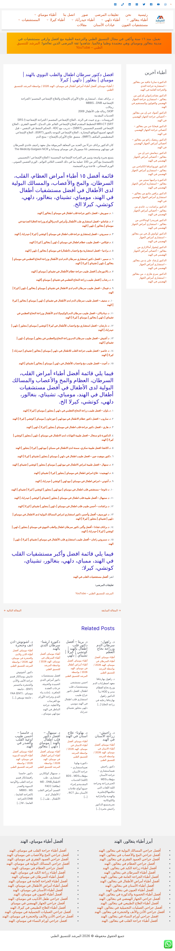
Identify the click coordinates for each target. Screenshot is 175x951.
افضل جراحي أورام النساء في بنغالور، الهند (129, 916)
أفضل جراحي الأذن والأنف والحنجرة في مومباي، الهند (37, 916)
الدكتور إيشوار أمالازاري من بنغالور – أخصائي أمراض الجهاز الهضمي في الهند (149, 250)
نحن (128, 15)
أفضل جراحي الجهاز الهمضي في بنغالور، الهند (129, 899)
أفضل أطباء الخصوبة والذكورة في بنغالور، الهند (129, 894)
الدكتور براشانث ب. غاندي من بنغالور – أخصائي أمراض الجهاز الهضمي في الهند (149, 210)
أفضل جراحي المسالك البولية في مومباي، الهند (37, 864)
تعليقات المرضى (107, 15)
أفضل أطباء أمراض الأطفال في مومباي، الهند (38, 886)
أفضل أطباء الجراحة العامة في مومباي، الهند (37, 881)
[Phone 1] (122, 4)
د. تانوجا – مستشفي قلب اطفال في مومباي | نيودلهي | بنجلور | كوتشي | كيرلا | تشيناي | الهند (60, 489)
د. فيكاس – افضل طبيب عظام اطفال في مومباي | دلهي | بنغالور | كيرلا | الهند (70, 242)
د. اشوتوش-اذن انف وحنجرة (21, 643)
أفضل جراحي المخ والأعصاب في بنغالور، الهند (129, 855)
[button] (171, 4)
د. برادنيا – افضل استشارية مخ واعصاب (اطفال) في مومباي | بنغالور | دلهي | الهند (68, 250)
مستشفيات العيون (135, 25)
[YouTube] (158, 4)
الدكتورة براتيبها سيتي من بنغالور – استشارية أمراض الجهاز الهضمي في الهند (149, 183)
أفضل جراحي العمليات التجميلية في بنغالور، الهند (129, 908)
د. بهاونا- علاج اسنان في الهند (77, 734)
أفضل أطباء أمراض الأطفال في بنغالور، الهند (129, 881)
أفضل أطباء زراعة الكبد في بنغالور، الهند (130, 868)
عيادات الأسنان (104, 25)
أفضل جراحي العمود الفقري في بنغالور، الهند (129, 859)
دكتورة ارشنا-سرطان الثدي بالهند (50, 645)
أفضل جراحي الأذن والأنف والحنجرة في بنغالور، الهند (130, 912)
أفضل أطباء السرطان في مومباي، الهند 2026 (105, 661)
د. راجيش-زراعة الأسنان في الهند (105, 736)
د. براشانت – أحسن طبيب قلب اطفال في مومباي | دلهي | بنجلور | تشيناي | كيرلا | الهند (63, 506)
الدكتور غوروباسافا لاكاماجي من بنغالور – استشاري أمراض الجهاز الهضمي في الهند (149, 170)
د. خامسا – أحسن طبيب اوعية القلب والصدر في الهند (24, 739)
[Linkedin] (129, 4)
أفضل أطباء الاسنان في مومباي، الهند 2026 (105, 748)
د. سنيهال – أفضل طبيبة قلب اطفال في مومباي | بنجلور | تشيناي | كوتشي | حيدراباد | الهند (61, 497)
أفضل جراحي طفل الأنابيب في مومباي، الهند (38, 899)
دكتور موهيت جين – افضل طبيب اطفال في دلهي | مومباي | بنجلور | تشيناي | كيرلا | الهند (64, 456)
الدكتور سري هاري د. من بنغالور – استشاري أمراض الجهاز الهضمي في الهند (149, 277)
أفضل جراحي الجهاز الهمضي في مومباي (38, 903)
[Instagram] (137, 4)
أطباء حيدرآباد (85, 20)
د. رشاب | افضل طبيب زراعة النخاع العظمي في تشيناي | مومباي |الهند (73, 279)
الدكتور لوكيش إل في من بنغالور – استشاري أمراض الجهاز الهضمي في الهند (149, 237)
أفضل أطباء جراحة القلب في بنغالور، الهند (130, 921)
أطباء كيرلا (57, 20)
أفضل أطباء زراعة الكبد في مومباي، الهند (37, 872)
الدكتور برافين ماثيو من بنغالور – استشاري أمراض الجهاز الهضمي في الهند (149, 197)
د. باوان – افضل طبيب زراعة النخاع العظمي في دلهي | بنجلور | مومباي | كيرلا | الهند (67, 410)
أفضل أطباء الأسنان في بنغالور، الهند (129, 886)
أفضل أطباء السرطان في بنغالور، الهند (129, 872)
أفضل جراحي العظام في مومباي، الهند (38, 868)
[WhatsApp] (165, 4)
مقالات (82, 25)
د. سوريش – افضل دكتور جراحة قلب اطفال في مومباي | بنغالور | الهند (74, 213)
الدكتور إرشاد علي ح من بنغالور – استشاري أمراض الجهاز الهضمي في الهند (149, 264)
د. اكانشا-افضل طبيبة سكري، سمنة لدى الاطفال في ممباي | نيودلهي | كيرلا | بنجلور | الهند (63, 447)
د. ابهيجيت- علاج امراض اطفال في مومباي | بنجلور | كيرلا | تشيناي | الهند (72, 473)
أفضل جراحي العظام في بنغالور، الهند (129, 864)
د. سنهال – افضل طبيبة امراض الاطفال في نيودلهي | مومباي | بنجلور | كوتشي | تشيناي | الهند (61, 464)
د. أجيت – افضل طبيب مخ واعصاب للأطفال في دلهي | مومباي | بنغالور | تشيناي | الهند (64, 363)
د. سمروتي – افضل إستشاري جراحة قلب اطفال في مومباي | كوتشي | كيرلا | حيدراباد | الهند (62, 234)
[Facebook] (151, 4)
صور (85, 15)
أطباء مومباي (47, 15)
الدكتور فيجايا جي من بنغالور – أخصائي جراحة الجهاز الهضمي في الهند (150, 129)
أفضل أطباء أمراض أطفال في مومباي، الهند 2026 (69, 86)
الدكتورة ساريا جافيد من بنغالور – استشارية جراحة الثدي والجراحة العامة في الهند (149, 85)
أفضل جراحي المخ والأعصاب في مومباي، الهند (38, 855)
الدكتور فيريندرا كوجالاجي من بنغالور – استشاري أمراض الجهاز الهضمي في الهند (149, 223)
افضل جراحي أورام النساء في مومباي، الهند (38, 921)
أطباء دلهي (112, 20)
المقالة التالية (12, 610)
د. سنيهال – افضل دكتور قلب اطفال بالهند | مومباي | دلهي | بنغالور (49, 739)
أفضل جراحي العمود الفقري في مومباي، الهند (37, 859)
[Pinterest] (115, 4)
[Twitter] (144, 4)
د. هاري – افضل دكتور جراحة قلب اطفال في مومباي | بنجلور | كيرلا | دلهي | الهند (68, 427)
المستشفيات (31, 20)
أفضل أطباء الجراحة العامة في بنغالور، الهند (130, 877)
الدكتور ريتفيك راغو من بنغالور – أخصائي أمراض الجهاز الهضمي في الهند (149, 143)
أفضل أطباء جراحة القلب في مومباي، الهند (37, 850)
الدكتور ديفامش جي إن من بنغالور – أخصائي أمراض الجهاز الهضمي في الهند (149, 156)
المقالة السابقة (111, 610)
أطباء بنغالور (139, 20)
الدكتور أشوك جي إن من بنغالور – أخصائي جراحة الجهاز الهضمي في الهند (149, 116)
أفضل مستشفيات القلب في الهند (90, 576)
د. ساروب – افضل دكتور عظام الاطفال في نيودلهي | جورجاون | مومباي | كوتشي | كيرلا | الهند (61, 418)
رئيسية (143, 15)
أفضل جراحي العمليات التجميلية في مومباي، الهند (38, 912)
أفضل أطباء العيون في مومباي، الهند (38, 894)
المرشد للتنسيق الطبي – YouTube (94, 593)
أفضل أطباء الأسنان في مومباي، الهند (38, 890)
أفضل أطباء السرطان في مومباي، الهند (38, 877)
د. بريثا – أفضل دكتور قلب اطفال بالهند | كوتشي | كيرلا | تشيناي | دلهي (76, 648)
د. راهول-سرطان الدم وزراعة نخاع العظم (106, 647)
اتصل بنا (69, 15)
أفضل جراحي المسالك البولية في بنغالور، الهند (130, 850)
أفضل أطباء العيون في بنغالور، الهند (129, 890)
